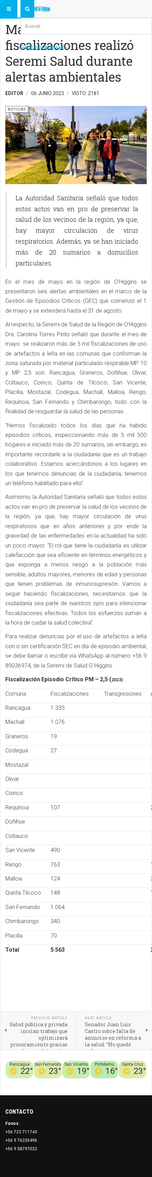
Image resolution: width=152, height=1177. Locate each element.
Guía (123, 1082)
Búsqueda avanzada (43, 47)
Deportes (58, 1082)
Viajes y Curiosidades (93, 1082)
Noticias (138, 1082)
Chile (41, 1082)
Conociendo (22, 1082)
